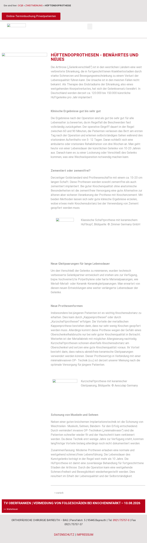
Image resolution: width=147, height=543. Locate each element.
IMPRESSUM (85, 534)
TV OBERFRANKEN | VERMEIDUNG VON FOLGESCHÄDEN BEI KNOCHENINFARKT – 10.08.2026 (72, 503)
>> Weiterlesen (11, 509)
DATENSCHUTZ (64, 534)
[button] (89, 26)
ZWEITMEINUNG (34, 5)
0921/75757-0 (121, 520)
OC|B (20, 5)
